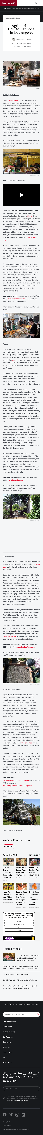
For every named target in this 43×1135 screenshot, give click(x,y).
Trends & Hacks (9, 1032)
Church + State (27, 743)
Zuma (29, 216)
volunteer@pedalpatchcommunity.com (17, 785)
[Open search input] (36, 3)
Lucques (15, 360)
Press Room (7, 1062)
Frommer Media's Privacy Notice (19, 1100)
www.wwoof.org (9, 636)
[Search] (37, 1014)
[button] (40, 3)
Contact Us (7, 1052)
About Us (6, 1047)
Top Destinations (9, 1022)
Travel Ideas (7, 1027)
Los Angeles (13, 100)
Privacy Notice (7, 1122)
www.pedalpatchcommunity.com (16, 780)
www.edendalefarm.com (25, 647)
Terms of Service (7, 1125)
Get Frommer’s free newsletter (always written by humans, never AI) (21, 8)
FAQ (4, 1057)
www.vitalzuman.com (16, 299)
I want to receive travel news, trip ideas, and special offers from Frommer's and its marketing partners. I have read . (22, 1098)
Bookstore (7, 1042)
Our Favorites (8, 1037)
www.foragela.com (15, 480)
